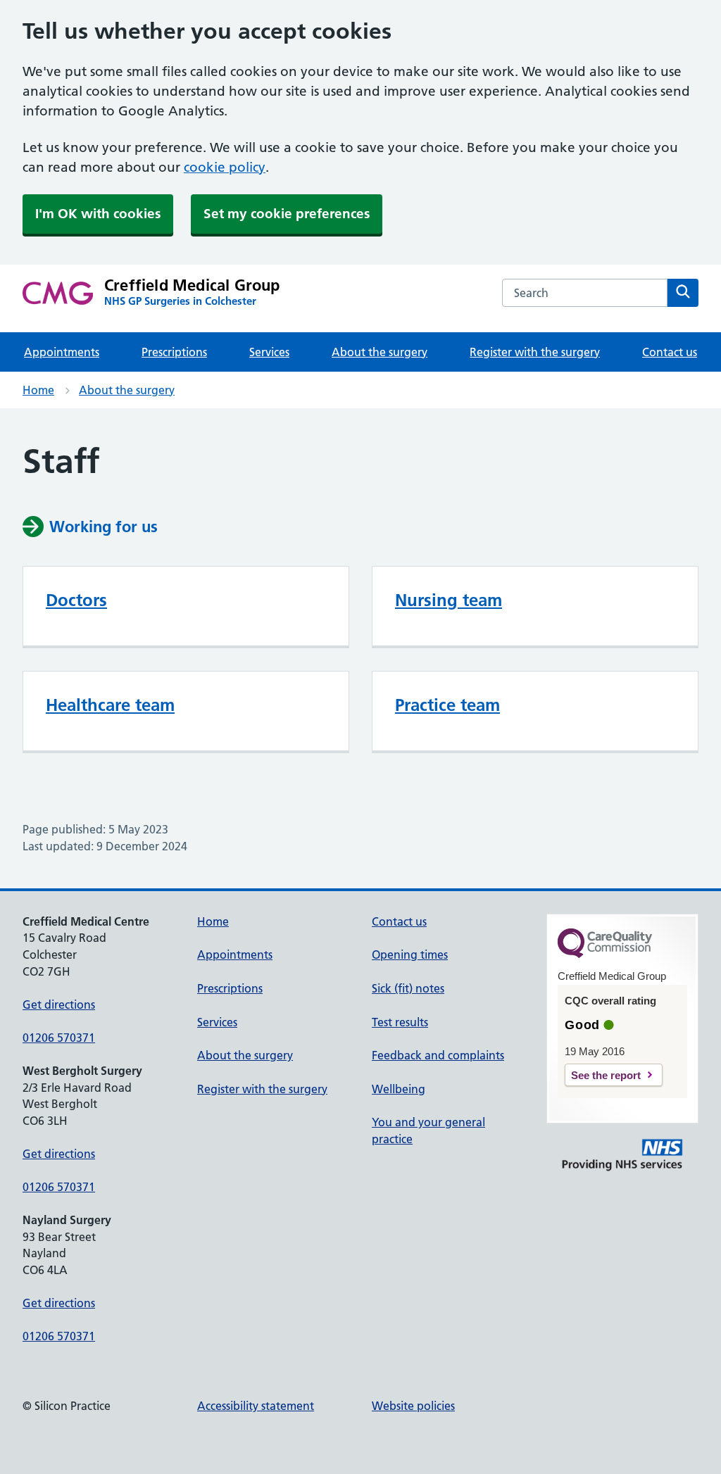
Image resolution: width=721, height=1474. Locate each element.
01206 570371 (59, 1038)
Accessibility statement (255, 1406)
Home (38, 390)
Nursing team (448, 600)
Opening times (410, 954)
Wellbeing (398, 1089)
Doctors (76, 600)
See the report (606, 1075)
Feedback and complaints (438, 1055)
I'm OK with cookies (98, 214)
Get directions (59, 1004)
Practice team (447, 705)
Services (269, 352)
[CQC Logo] (605, 954)
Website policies (413, 1406)
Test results (400, 1022)
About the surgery (379, 352)
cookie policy (224, 167)
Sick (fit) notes (408, 988)
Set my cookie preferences (286, 214)
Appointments (61, 352)
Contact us (669, 352)
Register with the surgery (535, 352)
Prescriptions (174, 352)
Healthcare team (110, 705)
